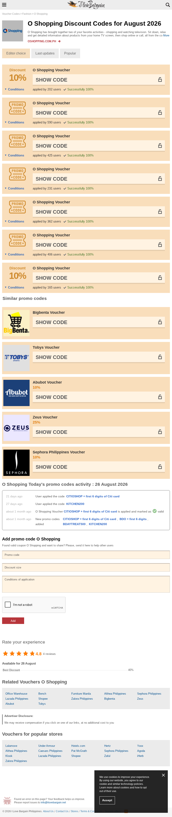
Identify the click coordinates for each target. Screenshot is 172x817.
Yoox (140, 745)
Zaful (107, 755)
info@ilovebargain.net (53, 802)
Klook (8, 755)
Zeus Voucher (45, 419)
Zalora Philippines (82, 698)
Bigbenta (109, 698)
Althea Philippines (115, 693)
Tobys (42, 703)
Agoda (141, 750)
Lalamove (11, 745)
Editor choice (16, 53)
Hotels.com (78, 745)
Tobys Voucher (46, 347)
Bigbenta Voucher (49, 312)
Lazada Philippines (16, 698)
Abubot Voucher (47, 384)
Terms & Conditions (91, 811)
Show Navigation (4, 4)
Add (13, 620)
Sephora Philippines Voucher (59, 454)
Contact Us (62, 811)
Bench (42, 693)
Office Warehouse (16, 693)
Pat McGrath (79, 750)
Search (168, 5)
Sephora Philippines (149, 693)
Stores (74, 811)
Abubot (9, 703)
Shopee (43, 698)
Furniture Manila (81, 693)
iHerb (140, 755)
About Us (48, 811)
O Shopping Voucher (51, 70)
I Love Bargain (20, 811)
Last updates (45, 53)
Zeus (140, 698)
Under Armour (46, 745)
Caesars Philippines (50, 750)
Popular (70, 53)
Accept (107, 800)
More (166, 35)
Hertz (107, 745)
